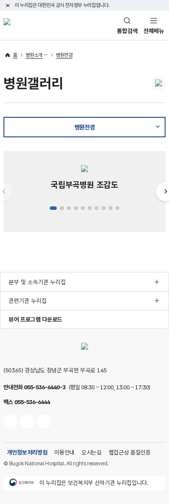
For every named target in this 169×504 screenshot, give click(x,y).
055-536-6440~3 (44, 387)
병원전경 (64, 55)
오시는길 (91, 452)
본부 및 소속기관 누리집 (37, 282)
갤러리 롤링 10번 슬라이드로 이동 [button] (117, 208)
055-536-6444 (32, 401)
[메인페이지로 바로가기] (6, 25)
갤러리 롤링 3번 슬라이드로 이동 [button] (69, 208)
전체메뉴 (153, 30)
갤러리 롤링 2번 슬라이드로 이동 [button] (62, 208)
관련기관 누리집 (28, 300)
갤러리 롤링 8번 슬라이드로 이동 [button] (104, 208)
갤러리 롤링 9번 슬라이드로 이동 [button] (110, 208)
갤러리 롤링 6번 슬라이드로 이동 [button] (90, 208)
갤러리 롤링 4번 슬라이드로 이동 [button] (76, 208)
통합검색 (127, 30)
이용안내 (64, 452)
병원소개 (34, 55)
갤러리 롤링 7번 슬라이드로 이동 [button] (97, 208)
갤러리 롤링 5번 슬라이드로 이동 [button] (83, 208)
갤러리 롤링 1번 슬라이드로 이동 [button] (53, 208)
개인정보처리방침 (27, 452)
